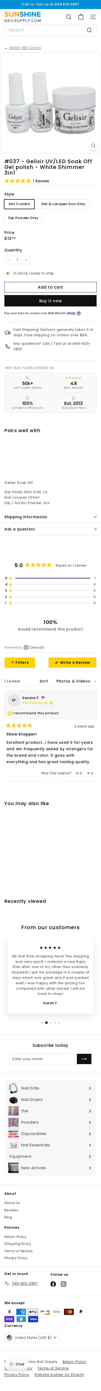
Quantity (13, 250)
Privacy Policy (16, 1258)
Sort (44, 681)
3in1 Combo (19, 203)
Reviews (11, 1210)
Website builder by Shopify (59, 1374)
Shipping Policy (17, 1244)
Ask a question (19, 529)
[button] (26, 181)
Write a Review (78, 664)
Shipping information (25, 517)
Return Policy (15, 1237)
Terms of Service (18, 1251)
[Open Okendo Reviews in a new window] (24, 647)
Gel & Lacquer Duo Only (63, 203)
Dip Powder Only (23, 217)
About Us (12, 1203)
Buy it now (50, 301)
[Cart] (81, 17)
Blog (8, 1217)
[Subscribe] (84, 1059)
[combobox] (50, 30)
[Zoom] (93, 146)
